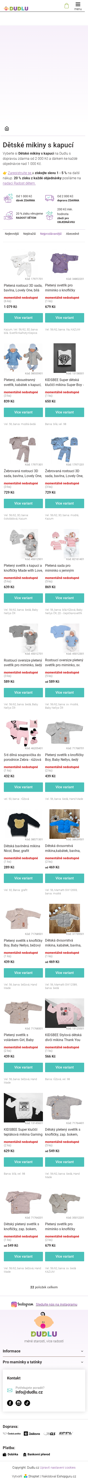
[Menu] (78, 6)
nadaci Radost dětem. (19, 183)
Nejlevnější (12, 233)
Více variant (23, 318)
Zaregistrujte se (20, 173)
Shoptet (33, 1476)
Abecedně (72, 233)
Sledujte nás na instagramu (56, 1304)
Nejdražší (29, 233)
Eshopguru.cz (66, 1476)
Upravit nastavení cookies (58, 1467)
